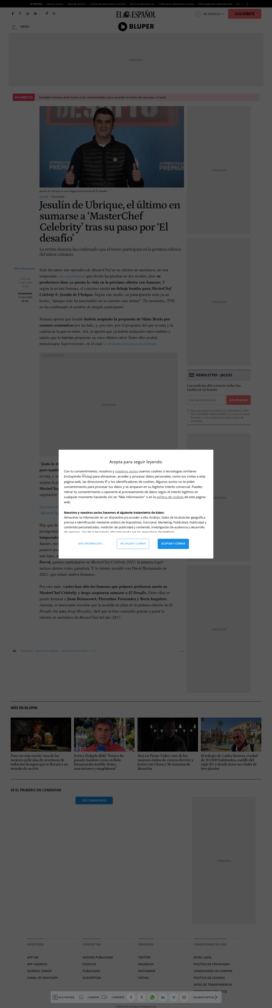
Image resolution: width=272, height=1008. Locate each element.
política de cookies (170, 497)
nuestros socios (126, 471)
